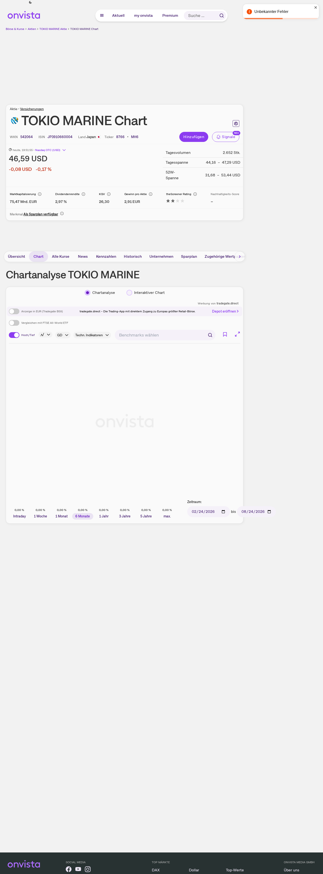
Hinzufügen (193, 136)
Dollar (194, 870)
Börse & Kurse (15, 29)
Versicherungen (32, 109)
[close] (316, 7)
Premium (170, 15)
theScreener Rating (178, 194)
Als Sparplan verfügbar (40, 214)
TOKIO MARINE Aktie (53, 29)
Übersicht (16, 256)
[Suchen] (222, 15)
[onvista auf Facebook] (68, 870)
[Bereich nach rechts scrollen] (240, 256)
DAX (156, 870)
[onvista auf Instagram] (88, 870)
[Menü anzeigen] (102, 15)
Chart (38, 256)
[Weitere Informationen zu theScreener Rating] (175, 201)
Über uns (291, 870)
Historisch (133, 256)
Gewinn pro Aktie (135, 194)
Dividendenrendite (67, 194)
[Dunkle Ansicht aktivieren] (30, 2)
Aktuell (118, 15)
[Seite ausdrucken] (236, 123)
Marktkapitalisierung (23, 194)
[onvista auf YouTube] (78, 870)
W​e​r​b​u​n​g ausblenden (166, 65)
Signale (228, 136)
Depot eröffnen (224, 311)
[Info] (40, 194)
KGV (102, 194)
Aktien (32, 29)
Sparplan (189, 256)
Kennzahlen (106, 256)
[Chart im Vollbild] (237, 334)
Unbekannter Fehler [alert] (271, 12)
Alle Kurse (60, 256)
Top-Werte (235, 870)
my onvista (143, 15)
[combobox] (165, 335)
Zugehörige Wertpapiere (226, 256)
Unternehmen (161, 256)
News (83, 256)
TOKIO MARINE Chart (84, 29)
